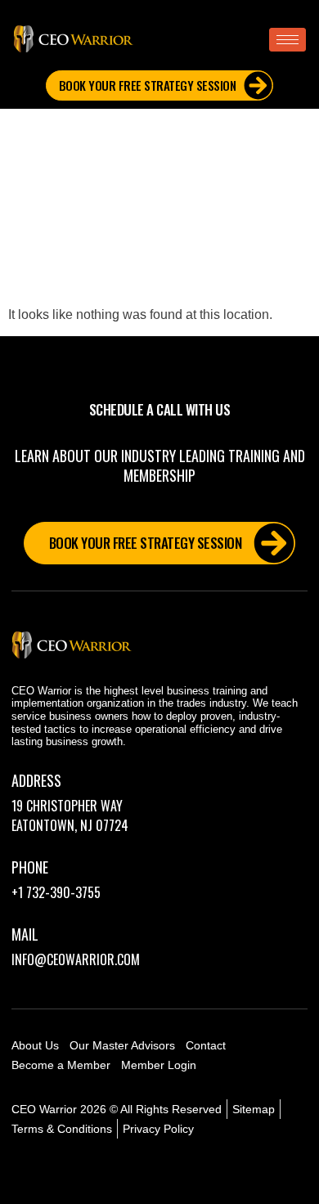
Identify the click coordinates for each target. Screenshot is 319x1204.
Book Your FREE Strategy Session (147, 85)
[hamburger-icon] (287, 40)
